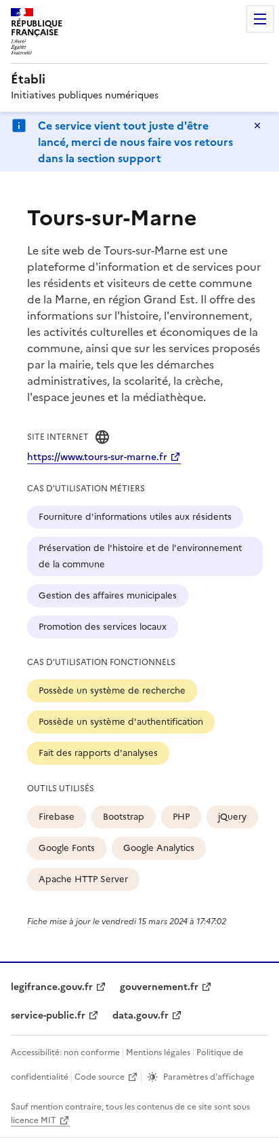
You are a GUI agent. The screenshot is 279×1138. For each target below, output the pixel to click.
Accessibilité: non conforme (65, 1052)
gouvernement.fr (159, 987)
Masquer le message (257, 125)
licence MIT (33, 1120)
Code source (99, 1077)
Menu (260, 19)
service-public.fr (48, 1015)
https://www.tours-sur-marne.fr (97, 457)
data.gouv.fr (140, 1015)
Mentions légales (158, 1052)
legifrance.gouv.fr (52, 987)
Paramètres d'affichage (209, 1077)
